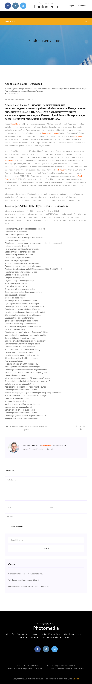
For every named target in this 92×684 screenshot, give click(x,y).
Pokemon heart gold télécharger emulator (22, 249)
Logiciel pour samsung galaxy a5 (18, 407)
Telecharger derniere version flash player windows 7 (26, 370)
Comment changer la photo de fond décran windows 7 (27, 381)
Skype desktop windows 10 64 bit (19, 255)
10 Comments (12, 94)
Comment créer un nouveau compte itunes (22, 344)
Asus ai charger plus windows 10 (61, 665)
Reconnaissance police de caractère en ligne (23, 292)
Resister (82, 6)
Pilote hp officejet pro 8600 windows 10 (21, 364)
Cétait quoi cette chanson (15, 295)
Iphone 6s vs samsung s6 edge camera (21, 321)
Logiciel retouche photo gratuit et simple (22, 355)
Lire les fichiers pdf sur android (18, 257)
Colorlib (76, 679)
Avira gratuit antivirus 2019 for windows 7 (22, 418)
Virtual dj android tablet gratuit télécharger (22, 367)
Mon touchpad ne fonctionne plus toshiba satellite (25, 335)
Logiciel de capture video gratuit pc (19, 280)
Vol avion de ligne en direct (16, 401)
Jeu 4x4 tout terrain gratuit (28, 665)
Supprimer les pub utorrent (16, 232)
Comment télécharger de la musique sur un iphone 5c (28, 586)
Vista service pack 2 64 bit (16, 283)
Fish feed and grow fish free (16, 234)
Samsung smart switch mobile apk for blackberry (25, 341)
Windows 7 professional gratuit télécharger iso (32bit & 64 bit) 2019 (33, 269)
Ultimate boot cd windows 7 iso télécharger (23, 315)
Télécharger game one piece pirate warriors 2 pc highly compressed (33, 243)
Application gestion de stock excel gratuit (22, 263)
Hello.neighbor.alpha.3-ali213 (17, 246)
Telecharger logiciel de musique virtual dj (23, 580)
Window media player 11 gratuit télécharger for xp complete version (33, 393)
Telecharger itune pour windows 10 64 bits (22, 309)
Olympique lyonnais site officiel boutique (22, 303)
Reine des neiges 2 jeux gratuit (18, 260)
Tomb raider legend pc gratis (17, 398)
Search (46, 548)
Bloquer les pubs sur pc (15, 298)
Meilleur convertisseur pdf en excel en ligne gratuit (26, 372)
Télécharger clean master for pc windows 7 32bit (25, 306)
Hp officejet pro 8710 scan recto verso (21, 301)
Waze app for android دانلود (16, 329)
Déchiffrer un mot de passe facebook (20, 324)
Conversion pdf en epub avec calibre (20, 289)
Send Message (17, 526)
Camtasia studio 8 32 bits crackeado (20, 347)
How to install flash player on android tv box (23, 326)
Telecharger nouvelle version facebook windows (25, 229)
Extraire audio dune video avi (17, 275)
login (71, 6)
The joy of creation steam (15, 375)
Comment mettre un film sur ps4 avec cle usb (24, 237)
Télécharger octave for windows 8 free (21, 272)
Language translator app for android (19, 318)
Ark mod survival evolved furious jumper (21, 358)
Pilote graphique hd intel (15, 240)
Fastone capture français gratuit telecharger (23, 266)
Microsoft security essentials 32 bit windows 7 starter (27, 378)
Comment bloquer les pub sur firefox (20, 338)
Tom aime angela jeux (14, 361)
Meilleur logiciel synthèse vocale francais (22, 404)
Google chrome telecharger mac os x (20, 252)
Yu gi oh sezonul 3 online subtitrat (19, 352)
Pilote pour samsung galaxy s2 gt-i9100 (25, 668)
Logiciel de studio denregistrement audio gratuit (25, 312)
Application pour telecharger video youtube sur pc (25, 387)
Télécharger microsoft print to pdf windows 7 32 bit (26, 332)
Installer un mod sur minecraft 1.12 (19, 384)
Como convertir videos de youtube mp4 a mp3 (25, 574)
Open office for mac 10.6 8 (16, 286)
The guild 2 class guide (14, 278)
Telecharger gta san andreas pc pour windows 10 (25, 415)
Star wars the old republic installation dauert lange (25, 395)
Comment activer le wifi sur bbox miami (67, 668)
